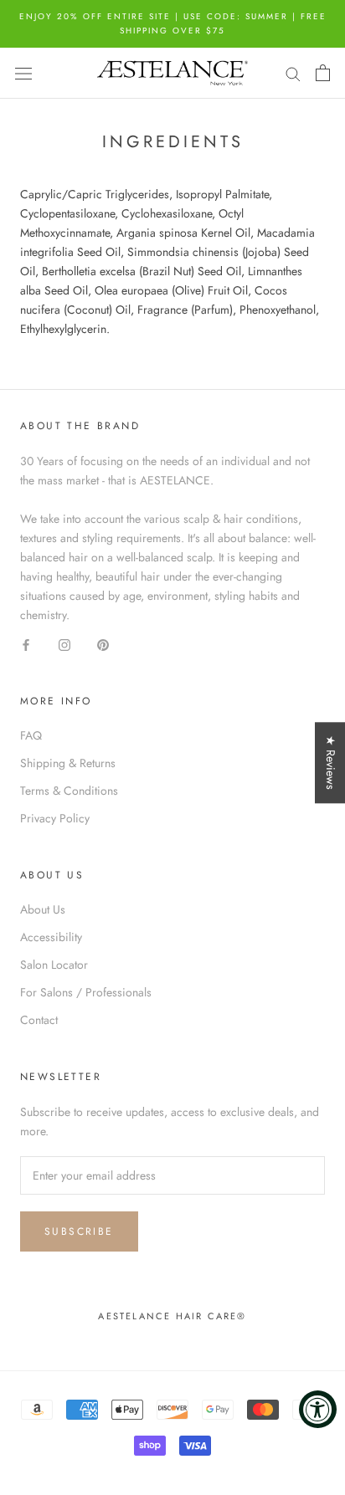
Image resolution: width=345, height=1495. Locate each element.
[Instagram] (64, 643)
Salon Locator (54, 964)
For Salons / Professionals (86, 992)
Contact (39, 1019)
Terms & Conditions (69, 790)
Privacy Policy (55, 818)
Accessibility (51, 937)
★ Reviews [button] (330, 762)
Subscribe (79, 1231)
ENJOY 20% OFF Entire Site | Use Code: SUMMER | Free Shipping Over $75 (173, 23)
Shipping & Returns (68, 763)
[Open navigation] (23, 72)
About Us (42, 909)
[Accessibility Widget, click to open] (318, 1409)
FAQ (31, 735)
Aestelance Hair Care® (172, 1316)
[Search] (293, 73)
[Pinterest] (103, 643)
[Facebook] (26, 643)
